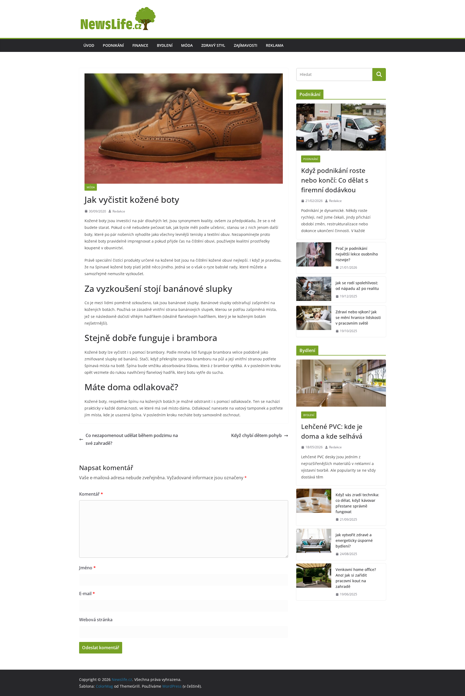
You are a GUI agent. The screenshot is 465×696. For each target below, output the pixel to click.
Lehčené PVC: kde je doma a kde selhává (331, 431)
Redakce (118, 211)
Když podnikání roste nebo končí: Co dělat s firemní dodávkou (334, 180)
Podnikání (113, 45)
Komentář (91, 494)
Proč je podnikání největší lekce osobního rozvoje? (357, 254)
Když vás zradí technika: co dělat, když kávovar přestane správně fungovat (357, 503)
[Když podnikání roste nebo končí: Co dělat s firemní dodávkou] (341, 127)
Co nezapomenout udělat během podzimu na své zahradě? (132, 439)
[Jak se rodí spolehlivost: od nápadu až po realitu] (313, 290)
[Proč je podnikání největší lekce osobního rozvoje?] (313, 258)
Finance (140, 45)
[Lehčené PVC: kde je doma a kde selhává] (341, 383)
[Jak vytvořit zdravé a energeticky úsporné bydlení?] (313, 544)
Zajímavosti (245, 45)
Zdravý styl (213, 45)
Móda (187, 45)
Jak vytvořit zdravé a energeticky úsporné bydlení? (354, 540)
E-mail (87, 593)
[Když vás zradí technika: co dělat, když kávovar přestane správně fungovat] (313, 507)
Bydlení (164, 45)
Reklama (274, 45)
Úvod (88, 45)
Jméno (87, 568)
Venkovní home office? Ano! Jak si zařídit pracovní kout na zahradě (356, 578)
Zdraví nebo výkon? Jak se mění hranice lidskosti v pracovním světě (358, 317)
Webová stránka (95, 620)
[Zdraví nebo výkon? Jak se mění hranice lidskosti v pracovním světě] (313, 321)
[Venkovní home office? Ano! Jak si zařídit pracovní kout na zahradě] (313, 582)
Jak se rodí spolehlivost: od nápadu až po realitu (357, 285)
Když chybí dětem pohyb (256, 435)
